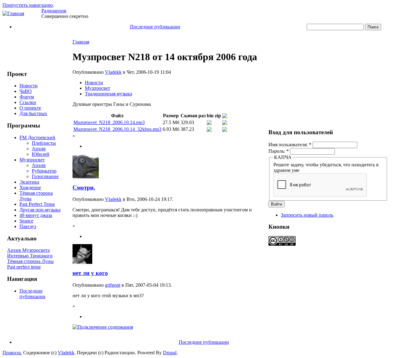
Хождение (30, 187)
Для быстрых (33, 113)
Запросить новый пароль (307, 215)
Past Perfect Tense (37, 204)
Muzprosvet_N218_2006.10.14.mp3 (109, 122)
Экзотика (29, 182)
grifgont (112, 285)
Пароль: (278, 151)
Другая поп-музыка (39, 209)
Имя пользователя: (289, 144)
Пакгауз (27, 226)
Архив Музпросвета (28, 250)
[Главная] (13, 13)
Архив (39, 148)
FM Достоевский (37, 137)
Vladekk (113, 72)
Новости (28, 85)
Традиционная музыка (108, 93)
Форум (26, 96)
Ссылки (27, 102)
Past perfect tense (24, 266)
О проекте (30, 107)
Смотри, (84, 187)
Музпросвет (32, 159)
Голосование (45, 176)
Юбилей (40, 154)
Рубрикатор (44, 170)
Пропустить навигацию (27, 5)
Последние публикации (155, 26)
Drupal (170, 352)
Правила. (12, 352)
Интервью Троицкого (29, 255)
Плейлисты (44, 143)
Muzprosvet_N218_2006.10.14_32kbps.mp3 (117, 129)
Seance (26, 220)
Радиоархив (53, 10)
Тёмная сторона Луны (30, 261)
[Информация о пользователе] (86, 176)
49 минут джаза (35, 215)
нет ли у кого (90, 273)
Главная (81, 41)
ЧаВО (25, 91)
